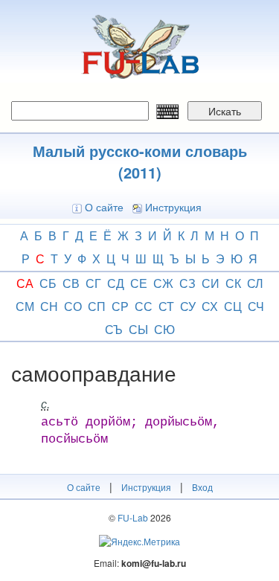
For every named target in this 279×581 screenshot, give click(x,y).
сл (255, 283)
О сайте (104, 206)
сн (49, 306)
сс (144, 306)
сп (97, 306)
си (210, 283)
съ (114, 329)
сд (115, 283)
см (25, 306)
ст (166, 306)
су (188, 306)
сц (233, 306)
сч (256, 306)
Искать (224, 110)
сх (210, 306)
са (24, 283)
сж (163, 283)
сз (187, 283)
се (138, 283)
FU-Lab (133, 517)
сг (93, 283)
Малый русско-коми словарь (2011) (140, 161)
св (71, 283)
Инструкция (173, 206)
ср (120, 306)
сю (164, 329)
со (73, 306)
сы (138, 329)
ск (233, 283)
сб (48, 283)
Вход (202, 487)
